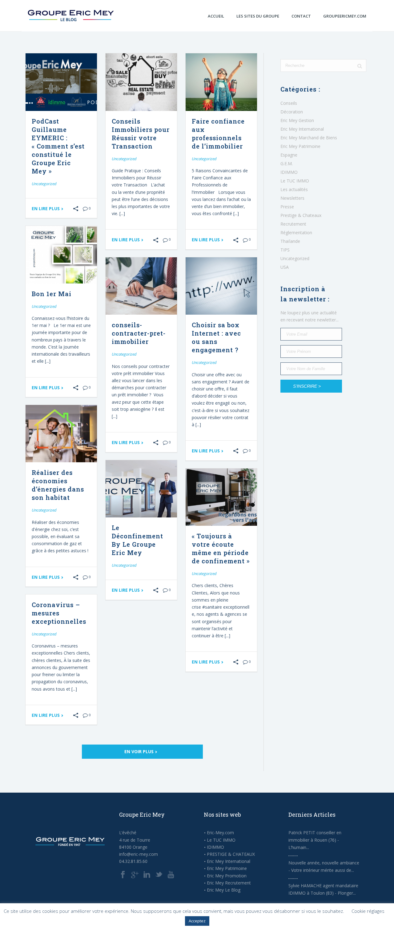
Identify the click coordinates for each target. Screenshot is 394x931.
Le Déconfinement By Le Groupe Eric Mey (137, 540)
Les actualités (294, 189)
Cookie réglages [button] (368, 911)
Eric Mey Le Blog (223, 890)
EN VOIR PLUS (139, 751)
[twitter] (159, 875)
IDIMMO (289, 172)
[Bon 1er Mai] (61, 255)
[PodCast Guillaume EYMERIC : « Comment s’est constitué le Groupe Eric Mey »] (61, 82)
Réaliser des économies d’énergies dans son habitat (58, 484)
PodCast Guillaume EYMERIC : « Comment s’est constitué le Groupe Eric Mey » (58, 146)
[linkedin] (147, 875)
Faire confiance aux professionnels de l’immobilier (218, 133)
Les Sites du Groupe (257, 16)
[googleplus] (135, 875)
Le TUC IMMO (294, 181)
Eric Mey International (302, 129)
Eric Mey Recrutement (229, 883)
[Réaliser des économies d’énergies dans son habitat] (61, 434)
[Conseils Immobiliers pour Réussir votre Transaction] (141, 82)
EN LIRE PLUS (46, 208)
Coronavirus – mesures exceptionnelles (59, 613)
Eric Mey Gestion (297, 120)
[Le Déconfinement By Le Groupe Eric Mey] (141, 489)
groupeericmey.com (344, 16)
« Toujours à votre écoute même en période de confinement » (221, 548)
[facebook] (123, 875)
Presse (287, 207)
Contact (301, 16)
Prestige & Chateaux (300, 215)
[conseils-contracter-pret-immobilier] (141, 286)
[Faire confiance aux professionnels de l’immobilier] (221, 82)
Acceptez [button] (197, 921)
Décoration (291, 112)
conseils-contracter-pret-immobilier (139, 333)
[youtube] (171, 875)
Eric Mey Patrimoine (300, 146)
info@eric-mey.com (138, 854)
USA (284, 267)
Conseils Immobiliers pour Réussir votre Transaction (141, 133)
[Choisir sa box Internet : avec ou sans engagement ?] (221, 286)
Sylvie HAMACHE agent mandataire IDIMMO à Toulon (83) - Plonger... (323, 889)
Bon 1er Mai (51, 294)
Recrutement (293, 224)
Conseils (288, 103)
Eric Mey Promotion (227, 876)
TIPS (285, 250)
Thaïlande (290, 241)
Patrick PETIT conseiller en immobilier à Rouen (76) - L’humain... (314, 840)
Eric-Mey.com (220, 832)
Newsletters (292, 198)
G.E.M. (286, 163)
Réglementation (296, 232)
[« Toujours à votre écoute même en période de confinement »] (221, 497)
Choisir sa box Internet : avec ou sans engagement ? (216, 337)
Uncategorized (44, 183)
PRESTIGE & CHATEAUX (231, 854)
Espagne (288, 155)
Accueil (216, 16)
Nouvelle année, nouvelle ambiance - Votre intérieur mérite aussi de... (323, 866)
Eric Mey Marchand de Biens (308, 138)
